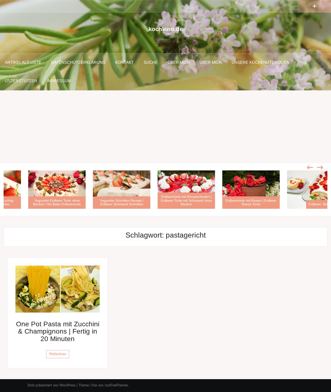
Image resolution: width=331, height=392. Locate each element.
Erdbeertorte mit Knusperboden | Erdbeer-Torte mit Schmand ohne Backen (165, 200)
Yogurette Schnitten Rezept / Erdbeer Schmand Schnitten (101, 202)
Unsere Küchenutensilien (261, 62)
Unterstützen (21, 81)
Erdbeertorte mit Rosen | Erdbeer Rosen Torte (230, 202)
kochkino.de (166, 29)
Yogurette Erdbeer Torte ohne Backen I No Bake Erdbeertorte (36, 202)
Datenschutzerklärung (78, 62)
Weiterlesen (57, 354)
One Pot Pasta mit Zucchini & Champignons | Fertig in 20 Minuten (57, 331)
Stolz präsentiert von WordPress (51, 385)
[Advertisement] (165, 127)
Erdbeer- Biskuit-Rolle (304, 204)
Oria (94, 385)
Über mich (179, 62)
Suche (151, 62)
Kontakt (124, 62)
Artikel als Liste (23, 62)
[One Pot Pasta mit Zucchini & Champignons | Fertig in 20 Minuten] (57, 289)
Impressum (59, 81)
